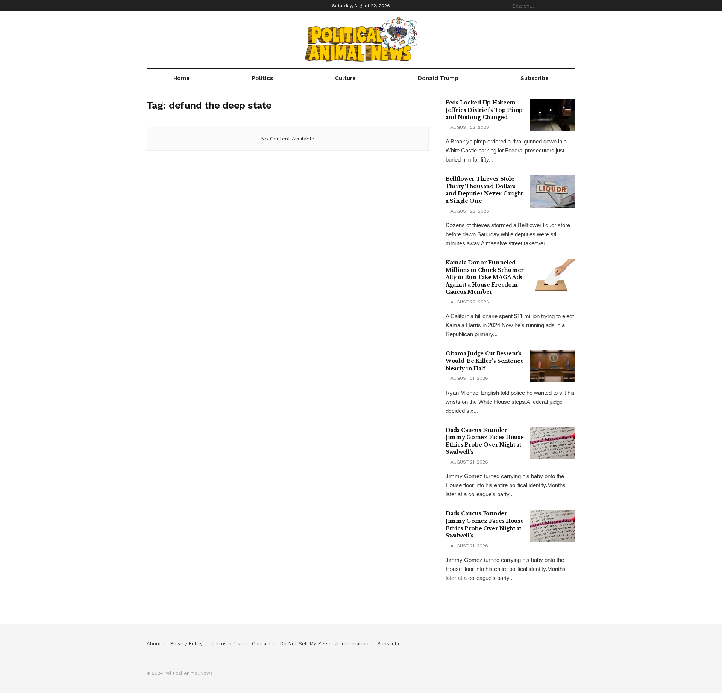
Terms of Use (227, 643)
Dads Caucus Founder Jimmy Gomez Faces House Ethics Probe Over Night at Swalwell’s (485, 441)
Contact (261, 643)
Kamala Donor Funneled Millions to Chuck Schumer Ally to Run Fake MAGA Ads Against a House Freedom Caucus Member (485, 277)
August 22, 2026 (469, 127)
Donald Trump (438, 78)
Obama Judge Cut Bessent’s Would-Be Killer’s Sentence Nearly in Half (485, 360)
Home (181, 78)
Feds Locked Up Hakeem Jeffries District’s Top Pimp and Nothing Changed (484, 110)
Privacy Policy (186, 643)
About (154, 643)
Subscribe (534, 78)
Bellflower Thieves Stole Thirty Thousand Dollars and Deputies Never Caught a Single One (484, 189)
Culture (345, 78)
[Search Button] (571, 5)
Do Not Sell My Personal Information (324, 643)
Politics (262, 78)
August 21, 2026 (468, 378)
